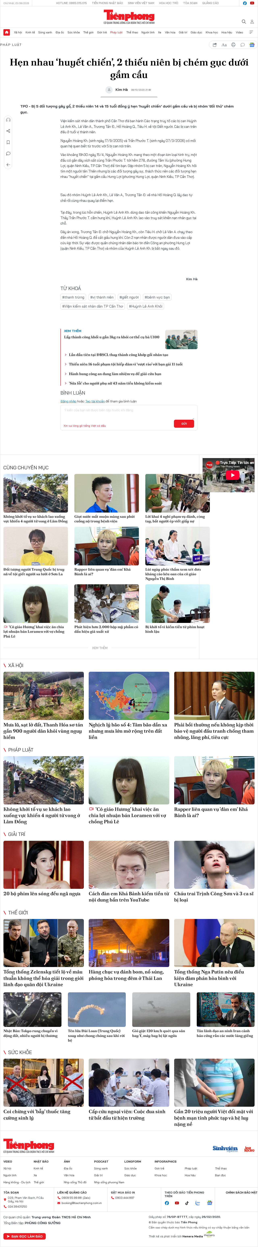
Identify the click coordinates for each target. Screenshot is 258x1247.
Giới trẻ (102, 32)
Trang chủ (6, 32)
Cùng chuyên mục (26, 468)
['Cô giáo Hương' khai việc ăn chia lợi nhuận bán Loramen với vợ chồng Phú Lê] (35, 603)
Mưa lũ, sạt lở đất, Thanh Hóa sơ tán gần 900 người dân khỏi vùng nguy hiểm (43, 731)
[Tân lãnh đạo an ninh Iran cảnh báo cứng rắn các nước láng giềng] (226, 1009)
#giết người (129, 297)
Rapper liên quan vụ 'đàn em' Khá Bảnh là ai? (102, 571)
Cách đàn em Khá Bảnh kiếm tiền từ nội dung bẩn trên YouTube (129, 896)
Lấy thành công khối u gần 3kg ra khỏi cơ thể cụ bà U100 (111, 337)
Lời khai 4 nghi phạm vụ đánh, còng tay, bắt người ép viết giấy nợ (175, 518)
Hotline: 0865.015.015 (71, 3)
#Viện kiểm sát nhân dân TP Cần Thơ (92, 306)
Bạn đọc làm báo (27, 1236)
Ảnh (67, 1161)
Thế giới (88, 32)
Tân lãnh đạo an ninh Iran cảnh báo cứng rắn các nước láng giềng (225, 1033)
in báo (233, 45)
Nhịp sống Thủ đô (75, 1182)
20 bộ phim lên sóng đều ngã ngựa (41, 893)
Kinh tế (30, 32)
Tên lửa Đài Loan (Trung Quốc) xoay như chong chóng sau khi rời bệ (96, 1036)
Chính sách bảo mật (242, 1192)
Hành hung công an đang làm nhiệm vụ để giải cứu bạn (115, 373)
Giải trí (183, 32)
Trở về (8, 165)
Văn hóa (170, 32)
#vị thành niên (101, 297)
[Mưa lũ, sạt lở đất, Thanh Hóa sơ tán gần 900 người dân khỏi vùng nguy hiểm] (43, 696)
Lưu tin (8, 142)
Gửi (184, 424)
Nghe (8, 120)
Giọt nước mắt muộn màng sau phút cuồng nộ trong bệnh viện (104, 518)
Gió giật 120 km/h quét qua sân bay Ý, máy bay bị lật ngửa (158, 1033)
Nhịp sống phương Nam (109, 1182)
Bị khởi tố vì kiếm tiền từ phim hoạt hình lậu (175, 629)
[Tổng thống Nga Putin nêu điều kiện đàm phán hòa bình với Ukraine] (214, 943)
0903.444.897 (124, 1198)
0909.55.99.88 (72, 1198)
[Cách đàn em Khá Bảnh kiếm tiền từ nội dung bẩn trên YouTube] (129, 865)
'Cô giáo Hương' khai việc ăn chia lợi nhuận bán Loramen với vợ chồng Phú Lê (33, 632)
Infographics (166, 1161)
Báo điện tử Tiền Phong (129, 17)
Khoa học (212, 32)
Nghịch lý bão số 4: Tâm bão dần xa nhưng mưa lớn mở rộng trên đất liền (128, 731)
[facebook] (244, 3)
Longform (132, 1161)
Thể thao (132, 32)
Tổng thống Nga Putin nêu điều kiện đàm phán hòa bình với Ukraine (209, 978)
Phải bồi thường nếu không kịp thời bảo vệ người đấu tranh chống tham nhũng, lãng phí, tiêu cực (214, 731)
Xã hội (18, 32)
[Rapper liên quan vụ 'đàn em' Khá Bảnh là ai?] (106, 546)
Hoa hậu (227, 32)
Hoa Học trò (168, 3)
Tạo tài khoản (95, 401)
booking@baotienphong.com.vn (82, 1203)
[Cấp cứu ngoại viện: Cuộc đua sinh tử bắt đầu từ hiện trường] (129, 1083)
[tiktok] (189, 1203)
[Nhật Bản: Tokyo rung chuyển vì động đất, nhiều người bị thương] (32, 1009)
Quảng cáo (210, 3)
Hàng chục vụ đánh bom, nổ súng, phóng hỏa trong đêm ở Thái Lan (126, 975)
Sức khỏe (74, 32)
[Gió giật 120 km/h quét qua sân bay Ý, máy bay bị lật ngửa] (161, 1009)
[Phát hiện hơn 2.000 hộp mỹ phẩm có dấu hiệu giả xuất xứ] (106, 603)
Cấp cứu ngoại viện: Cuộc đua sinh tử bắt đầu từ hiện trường (127, 1114)
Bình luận (8, 154)
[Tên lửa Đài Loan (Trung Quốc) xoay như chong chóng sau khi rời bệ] (97, 1009)
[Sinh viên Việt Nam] (225, 1149)
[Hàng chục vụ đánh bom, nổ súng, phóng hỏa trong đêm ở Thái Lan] (129, 943)
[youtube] (252, 3)
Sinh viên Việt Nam (141, 3)
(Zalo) (86, 1198)
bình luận (243, 45)
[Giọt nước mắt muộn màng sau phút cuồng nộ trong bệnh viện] (106, 493)
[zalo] (200, 1203)
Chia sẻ (8, 131)
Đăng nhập (68, 401)
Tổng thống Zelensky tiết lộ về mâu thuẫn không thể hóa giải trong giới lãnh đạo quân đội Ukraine (43, 978)
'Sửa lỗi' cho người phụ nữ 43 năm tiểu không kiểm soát (115, 383)
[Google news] (211, 1203)
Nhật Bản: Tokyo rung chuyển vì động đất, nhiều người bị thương (30, 1033)
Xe (159, 32)
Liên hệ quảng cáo (72, 1192)
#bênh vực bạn (157, 297)
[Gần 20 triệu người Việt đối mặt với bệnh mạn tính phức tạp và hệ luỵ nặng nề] (214, 1083)
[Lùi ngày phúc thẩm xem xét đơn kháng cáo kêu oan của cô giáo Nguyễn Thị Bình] (177, 546)
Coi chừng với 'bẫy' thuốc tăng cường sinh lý (36, 1114)
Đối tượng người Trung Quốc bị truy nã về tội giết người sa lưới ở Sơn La (33, 571)
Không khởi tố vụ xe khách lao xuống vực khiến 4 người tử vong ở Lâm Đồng (35, 518)
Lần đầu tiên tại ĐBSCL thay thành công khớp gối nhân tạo (118, 354)
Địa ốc (60, 32)
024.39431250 (17, 1206)
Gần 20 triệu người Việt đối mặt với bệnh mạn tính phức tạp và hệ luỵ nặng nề (213, 1117)
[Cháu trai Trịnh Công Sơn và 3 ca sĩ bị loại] (214, 865)
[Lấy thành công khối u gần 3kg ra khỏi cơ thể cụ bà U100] (181, 339)
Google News (252, 45)
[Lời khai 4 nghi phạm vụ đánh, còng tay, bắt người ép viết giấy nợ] (177, 493)
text (224, 45)
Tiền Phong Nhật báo (107, 3)
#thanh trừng (73, 297)
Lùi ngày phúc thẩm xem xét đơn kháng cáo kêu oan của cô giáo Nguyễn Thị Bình (173, 574)
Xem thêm (251, 32)
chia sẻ (215, 45)
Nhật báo (41, 1161)
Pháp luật (116, 32)
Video (239, 32)
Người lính (148, 32)
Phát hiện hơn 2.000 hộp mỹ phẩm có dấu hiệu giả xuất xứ (106, 629)
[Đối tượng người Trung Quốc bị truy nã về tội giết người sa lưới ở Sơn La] (35, 546)
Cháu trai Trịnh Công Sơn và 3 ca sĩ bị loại (214, 896)
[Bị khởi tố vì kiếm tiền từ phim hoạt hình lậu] (177, 603)
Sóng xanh (45, 32)
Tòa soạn (190, 3)
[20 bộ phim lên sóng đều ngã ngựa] (43, 865)
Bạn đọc (220, 1175)
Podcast (101, 1161)
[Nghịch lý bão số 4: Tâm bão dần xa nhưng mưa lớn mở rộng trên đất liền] (129, 696)
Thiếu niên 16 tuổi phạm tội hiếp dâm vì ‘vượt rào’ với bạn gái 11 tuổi (126, 364)
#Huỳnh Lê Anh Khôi (145, 306)
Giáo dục (196, 32)
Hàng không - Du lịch (16, 1182)
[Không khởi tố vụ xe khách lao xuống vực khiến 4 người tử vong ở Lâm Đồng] (35, 493)
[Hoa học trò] (249, 1149)
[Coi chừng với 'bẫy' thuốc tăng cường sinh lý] (43, 1083)
